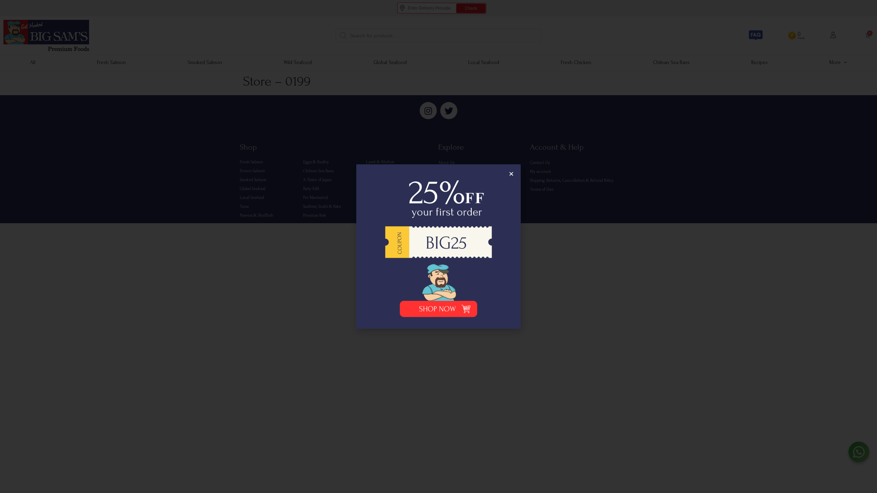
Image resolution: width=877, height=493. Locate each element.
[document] (438, 246)
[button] (511, 173)
